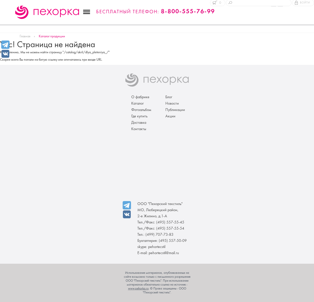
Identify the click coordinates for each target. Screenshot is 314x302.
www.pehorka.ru (138, 288)
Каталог (137, 104)
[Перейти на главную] (47, 12)
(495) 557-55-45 (170, 222)
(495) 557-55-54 (170, 229)
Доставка (138, 123)
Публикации (175, 110)
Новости (172, 104)
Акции (170, 116)
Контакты (138, 129)
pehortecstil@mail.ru (164, 253)
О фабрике (140, 97)
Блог (168, 97)
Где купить (139, 116)
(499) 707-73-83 (159, 235)
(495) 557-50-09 (173, 241)
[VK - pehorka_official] (5, 53)
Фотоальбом (141, 110)
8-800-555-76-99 (188, 12)
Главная (25, 36)
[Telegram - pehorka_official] (5, 45)
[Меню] (86, 12)
